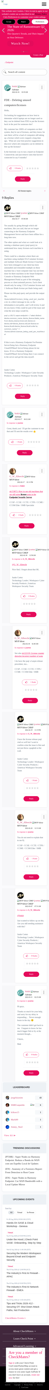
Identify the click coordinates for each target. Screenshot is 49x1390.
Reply (23, 179)
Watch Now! (20, 43)
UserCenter (24, 1387)
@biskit (20, 915)
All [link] (11, 1212)
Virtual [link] (19, 1212)
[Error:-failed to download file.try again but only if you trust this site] (44, 191)
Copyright (17, 1385)
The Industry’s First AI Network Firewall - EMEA (23, 1289)
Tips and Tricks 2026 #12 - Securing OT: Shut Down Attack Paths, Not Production (23, 1306)
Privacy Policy (41, 14)
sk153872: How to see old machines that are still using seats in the (26, 494)
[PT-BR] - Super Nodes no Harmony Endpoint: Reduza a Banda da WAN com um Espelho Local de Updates (22, 1160)
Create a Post (38, 55)
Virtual (10, 1233)
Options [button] (44, 62)
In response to (15, 423)
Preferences (40, 22)
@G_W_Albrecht (19, 564)
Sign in (12, 1363)
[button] (8, 21)
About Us (40, 1385)
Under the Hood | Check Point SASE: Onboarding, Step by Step (24, 1241)
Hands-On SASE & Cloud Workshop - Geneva (20, 1225)
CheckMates (15, 1318)
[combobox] (24, 72)
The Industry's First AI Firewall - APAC (23, 1275)
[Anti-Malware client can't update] (4, 191)
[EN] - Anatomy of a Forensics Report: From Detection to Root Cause (23, 1171)
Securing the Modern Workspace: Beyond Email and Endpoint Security (24, 1256)
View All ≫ (10, 1135)
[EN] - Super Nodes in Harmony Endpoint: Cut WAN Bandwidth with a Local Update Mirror (23, 1181)
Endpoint (9, 62)
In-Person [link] (30, 1212)
